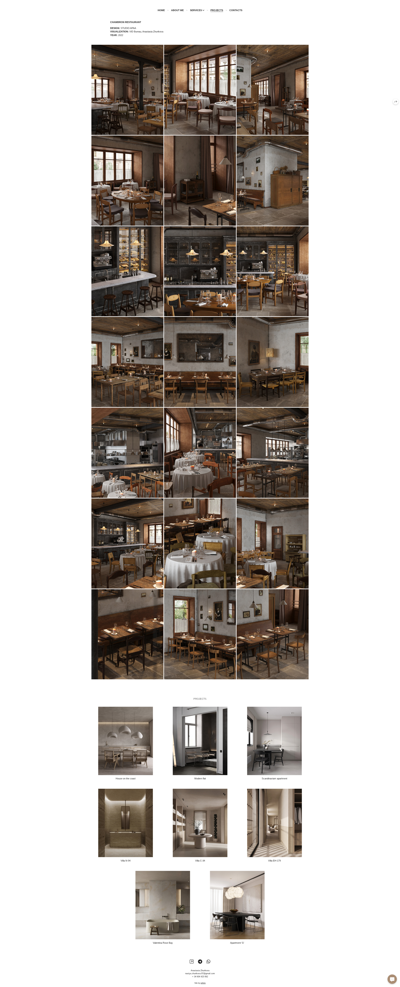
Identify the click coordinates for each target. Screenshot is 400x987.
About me (177, 10)
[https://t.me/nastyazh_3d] (200, 961)
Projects (216, 10)
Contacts (235, 10)
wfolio (203, 983)
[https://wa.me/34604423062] (208, 961)
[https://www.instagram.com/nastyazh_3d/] (192, 961)
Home (161, 10)
